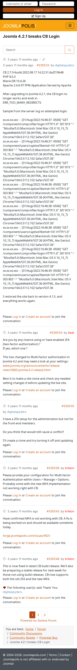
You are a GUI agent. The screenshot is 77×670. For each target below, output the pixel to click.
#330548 (53, 559)
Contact (64, 655)
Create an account (38, 316)
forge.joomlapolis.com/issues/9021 (26, 536)
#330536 (53, 468)
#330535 (68, 406)
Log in (38, 10)
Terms (53, 655)
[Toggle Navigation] (70, 25)
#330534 (56, 332)
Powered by (28, 620)
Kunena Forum (47, 620)
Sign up (40, 16)
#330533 (43, 65)
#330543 (53, 511)
